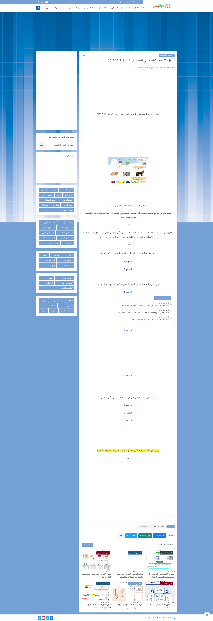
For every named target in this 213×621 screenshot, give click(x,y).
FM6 (71, 300)
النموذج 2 (128, 269)
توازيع (58, 195)
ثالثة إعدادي (68, 260)
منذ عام (170, 571)
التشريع (70, 306)
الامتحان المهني (58, 300)
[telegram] (42, 2)
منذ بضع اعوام (163, 303)
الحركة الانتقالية (66, 311)
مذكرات (56, 205)
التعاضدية (51, 306)
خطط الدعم (68, 200)
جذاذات (70, 243)
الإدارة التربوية (67, 190)
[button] (159, 535)
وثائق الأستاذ (68, 210)
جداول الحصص (46, 195)
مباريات (54, 311)
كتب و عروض (67, 283)
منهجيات (45, 205)
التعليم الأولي (67, 222)
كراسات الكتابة (67, 288)
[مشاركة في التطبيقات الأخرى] (121, 535)
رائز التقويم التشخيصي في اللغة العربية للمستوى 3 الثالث (148, 320)
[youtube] (46, 2)
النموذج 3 (128, 376)
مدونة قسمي (149, 618)
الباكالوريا (57, 255)
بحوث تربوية (68, 278)
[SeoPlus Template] (173, 617)
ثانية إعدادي (68, 265)
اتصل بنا (120, 2)
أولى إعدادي (50, 260)
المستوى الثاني (49, 228)
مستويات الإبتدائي (119, 8)
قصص (50, 278)
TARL (45, 255)
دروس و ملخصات (52, 243)
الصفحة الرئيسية (136, 8)
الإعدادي (102, 8)
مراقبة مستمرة (74, 8)
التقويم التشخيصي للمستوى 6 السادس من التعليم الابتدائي (162, 575)
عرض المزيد (87, 545)
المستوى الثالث (66, 228)
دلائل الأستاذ (50, 200)
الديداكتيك (69, 195)
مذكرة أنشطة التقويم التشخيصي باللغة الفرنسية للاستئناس (129, 575)
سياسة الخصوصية (133, 2)
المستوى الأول (143, 526)
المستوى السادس (66, 238)
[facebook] (38, 2)
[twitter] (39, 618)
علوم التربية (68, 205)
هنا (128, 458)
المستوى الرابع (48, 233)
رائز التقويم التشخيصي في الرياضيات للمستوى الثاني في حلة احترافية (145, 306)
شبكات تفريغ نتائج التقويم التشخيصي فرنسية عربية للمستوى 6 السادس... (142, 313)
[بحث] (38, 8)
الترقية (44, 300)
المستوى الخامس (66, 233)
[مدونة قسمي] (161, 6)
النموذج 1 (128, 262)
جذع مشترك (50, 265)
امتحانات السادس (48, 238)
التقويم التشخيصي (54, 8)
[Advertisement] (106, 32)
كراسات (49, 283)
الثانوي (90, 8)
